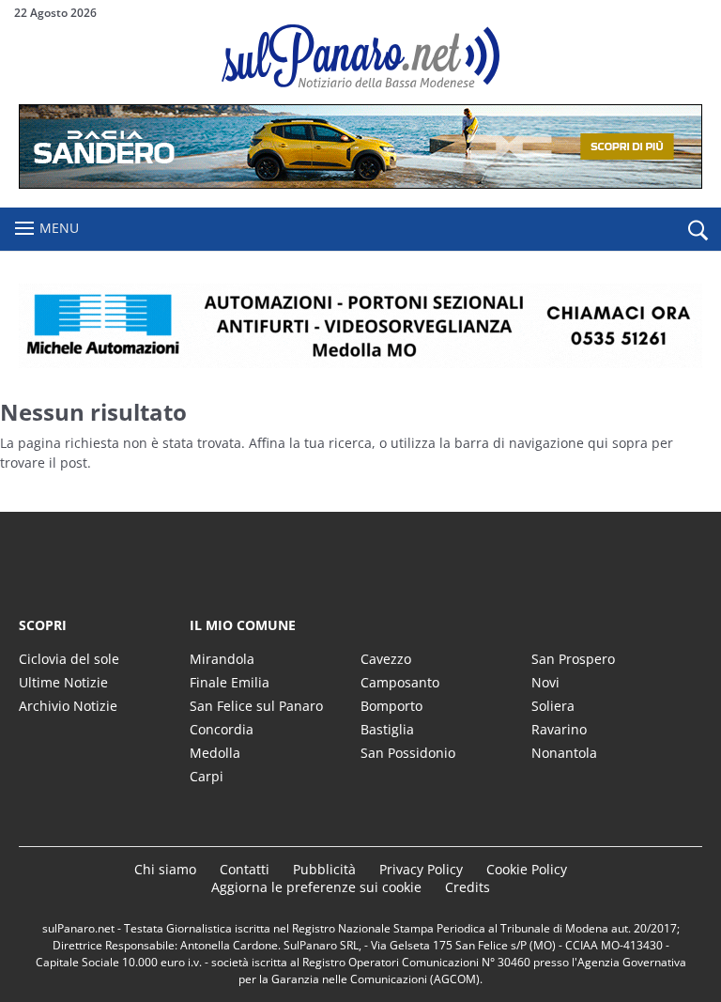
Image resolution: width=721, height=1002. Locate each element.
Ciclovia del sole (69, 659)
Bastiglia (387, 729)
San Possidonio (407, 753)
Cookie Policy (526, 869)
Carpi (206, 776)
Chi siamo (165, 869)
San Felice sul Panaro (256, 706)
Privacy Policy (421, 869)
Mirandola (222, 659)
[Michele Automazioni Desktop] (360, 326)
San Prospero (573, 659)
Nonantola (564, 753)
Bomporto (391, 706)
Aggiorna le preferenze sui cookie (316, 887)
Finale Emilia (229, 682)
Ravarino (559, 729)
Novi (545, 682)
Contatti (244, 869)
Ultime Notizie (63, 682)
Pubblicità (324, 869)
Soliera (553, 706)
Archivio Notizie (68, 706)
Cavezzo (385, 659)
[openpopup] (697, 230)
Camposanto (399, 682)
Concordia (221, 729)
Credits (467, 887)
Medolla (215, 753)
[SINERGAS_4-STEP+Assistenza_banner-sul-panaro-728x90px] (360, 184)
